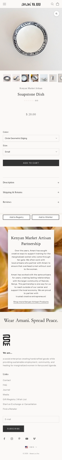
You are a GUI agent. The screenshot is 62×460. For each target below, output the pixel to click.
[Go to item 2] (16, 78)
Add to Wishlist (45, 217)
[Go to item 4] (35, 78)
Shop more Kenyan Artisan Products (30, 302)
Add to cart (31, 163)
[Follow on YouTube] (26, 438)
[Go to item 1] (7, 78)
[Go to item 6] (53, 78)
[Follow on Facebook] (4, 438)
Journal (6, 389)
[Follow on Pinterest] (19, 438)
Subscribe (13, 429)
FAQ (5, 385)
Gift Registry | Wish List (15, 399)
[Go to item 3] (25, 78)
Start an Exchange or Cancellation (20, 404)
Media (6, 394)
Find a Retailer (10, 409)
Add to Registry (17, 217)
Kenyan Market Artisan (31, 88)
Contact (7, 380)
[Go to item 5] (44, 78)
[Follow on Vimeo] (34, 438)
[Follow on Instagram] (11, 438)
